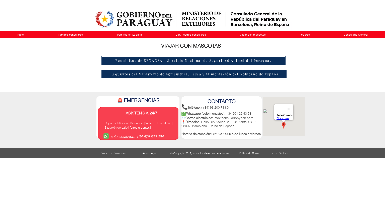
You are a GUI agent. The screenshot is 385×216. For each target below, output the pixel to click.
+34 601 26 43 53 (238, 113)
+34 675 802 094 (150, 136)
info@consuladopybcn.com (233, 118)
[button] (70, 34)
